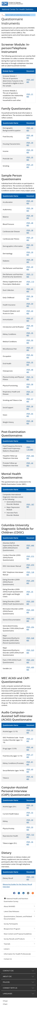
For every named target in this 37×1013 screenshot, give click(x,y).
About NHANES (9, 906)
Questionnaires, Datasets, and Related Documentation (18, 917)
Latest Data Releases (11, 911)
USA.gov (5, 1004)
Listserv (6, 949)
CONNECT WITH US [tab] (10, 988)
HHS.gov (5, 1001)
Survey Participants (11, 924)
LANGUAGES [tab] (7, 993)
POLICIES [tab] (6, 982)
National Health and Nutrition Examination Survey (16, 899)
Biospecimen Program (12, 929)
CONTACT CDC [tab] (8, 971)
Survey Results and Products (14, 939)
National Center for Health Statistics (17, 9)
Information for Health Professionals (17, 954)
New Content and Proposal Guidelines (18, 934)
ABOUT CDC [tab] (7, 976)
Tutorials (7, 944)
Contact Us (8, 959)
